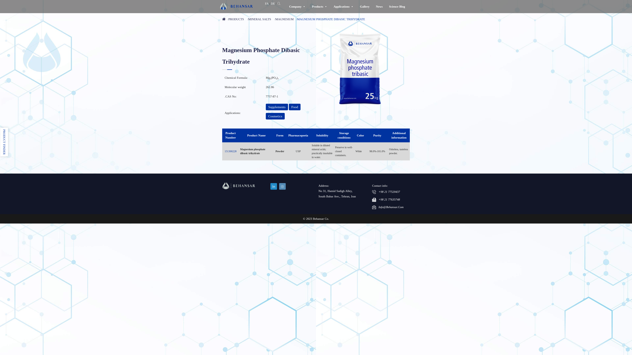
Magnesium (284, 19)
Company (295, 6)
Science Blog (397, 6)
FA (266, 3)
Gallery (364, 6)
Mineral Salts (259, 19)
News (379, 6)
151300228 (231, 151)
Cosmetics (275, 116)
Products (317, 6)
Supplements (277, 107)
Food (294, 107)
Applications (342, 6)
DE (273, 3)
